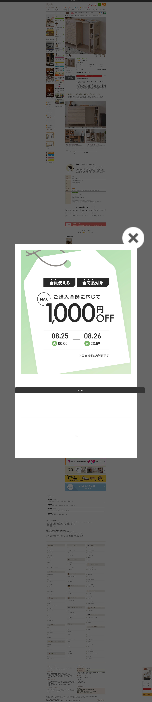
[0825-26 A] (76, 312)
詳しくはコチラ (80, 390)
